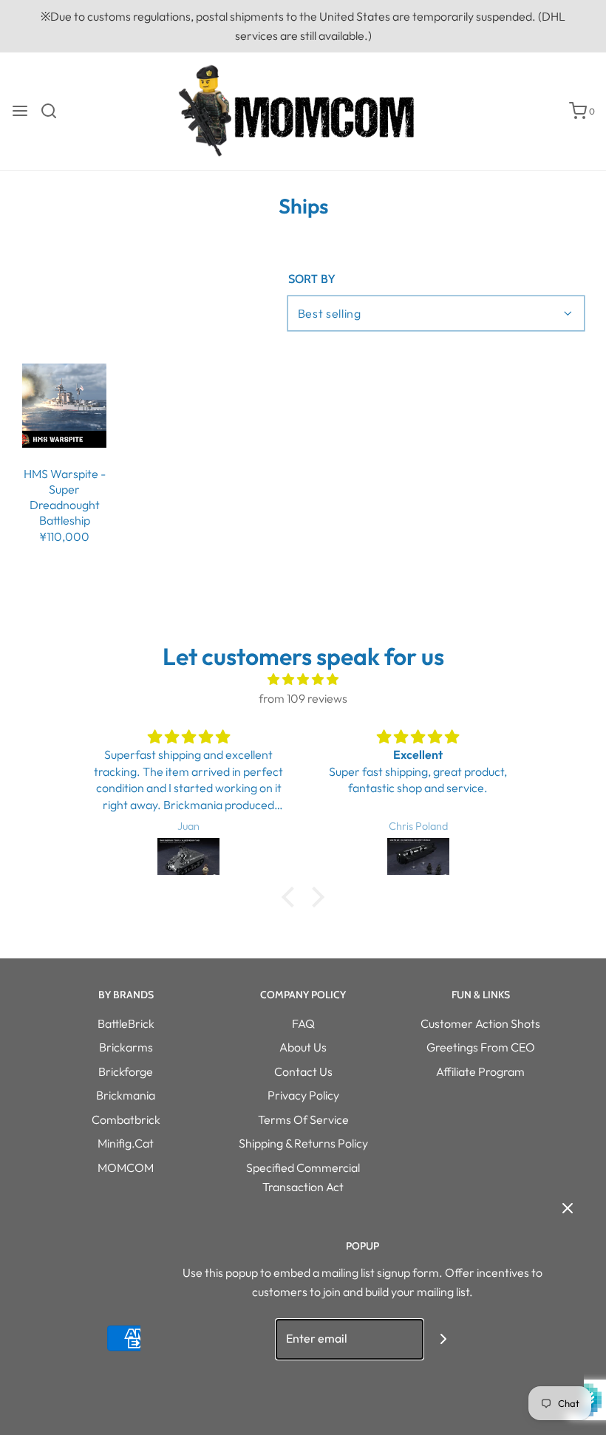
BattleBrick (126, 1023)
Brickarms (126, 1047)
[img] (303, 679)
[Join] (443, 1339)
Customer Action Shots (480, 1023)
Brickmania (125, 1095)
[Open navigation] (20, 111)
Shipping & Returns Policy (303, 1143)
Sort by (311, 279)
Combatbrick (126, 1119)
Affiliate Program (480, 1071)
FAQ (303, 1023)
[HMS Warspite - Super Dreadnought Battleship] (64, 406)
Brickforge (125, 1071)
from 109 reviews (303, 698)
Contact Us (303, 1071)
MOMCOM (126, 1167)
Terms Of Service (303, 1119)
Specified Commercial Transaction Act (303, 1177)
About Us (303, 1047)
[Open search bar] (54, 111)
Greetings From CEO (480, 1047)
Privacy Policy (303, 1095)
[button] (292, 896)
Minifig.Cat (126, 1143)
